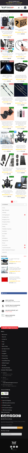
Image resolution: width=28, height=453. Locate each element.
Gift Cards (4, 365)
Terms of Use (5, 355)
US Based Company (6, 405)
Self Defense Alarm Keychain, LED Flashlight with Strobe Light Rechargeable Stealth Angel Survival (21, 123)
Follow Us (5, 293)
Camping (4, 212)
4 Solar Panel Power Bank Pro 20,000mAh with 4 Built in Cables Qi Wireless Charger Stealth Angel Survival (7, 123)
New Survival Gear (6, 11)
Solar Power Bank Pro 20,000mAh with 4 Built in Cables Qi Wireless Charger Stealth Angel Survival (20, 192)
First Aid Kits (4, 224)
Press (3, 341)
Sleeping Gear (5, 240)
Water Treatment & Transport (8, 250)
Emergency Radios (6, 221)
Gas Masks (4, 231)
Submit (20, 427)
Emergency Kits (5, 217)
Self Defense (4, 238)
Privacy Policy (5, 358)
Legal (3, 344)
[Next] (26, 15)
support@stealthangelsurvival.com (10, 382)
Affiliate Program (5, 363)
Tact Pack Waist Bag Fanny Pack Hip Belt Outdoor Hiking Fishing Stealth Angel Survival (21, 76)
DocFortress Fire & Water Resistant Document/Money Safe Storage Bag (14, 278)
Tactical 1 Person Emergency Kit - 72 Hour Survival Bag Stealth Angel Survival (7, 32)
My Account (4, 334)
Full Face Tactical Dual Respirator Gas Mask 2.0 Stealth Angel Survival (21, 146)
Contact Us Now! (8, 311)
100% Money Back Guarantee (8, 402)
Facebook (4, 351)
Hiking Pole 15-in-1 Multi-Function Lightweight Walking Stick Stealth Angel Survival (7, 146)
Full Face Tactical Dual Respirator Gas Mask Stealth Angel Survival (7, 192)
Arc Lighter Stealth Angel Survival (14, 259)
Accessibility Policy (6, 360)
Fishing (3, 226)
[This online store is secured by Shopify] (4, 393)
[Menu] (18, 8)
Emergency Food (5, 219)
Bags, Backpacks (5, 210)
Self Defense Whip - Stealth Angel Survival (20, 54)
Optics (3, 236)
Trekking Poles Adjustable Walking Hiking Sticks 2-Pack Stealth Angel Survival (7, 99)
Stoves (3, 243)
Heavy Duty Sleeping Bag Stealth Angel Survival (21, 168)
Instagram (4, 353)
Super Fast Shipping (6, 400)
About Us (4, 336)
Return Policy (5, 346)
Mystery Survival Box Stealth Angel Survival (20, 30)
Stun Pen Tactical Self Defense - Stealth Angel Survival (7, 76)
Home (3, 207)
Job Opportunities (6, 348)
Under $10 (4, 252)
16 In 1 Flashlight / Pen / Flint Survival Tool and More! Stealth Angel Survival (7, 169)
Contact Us (4, 339)
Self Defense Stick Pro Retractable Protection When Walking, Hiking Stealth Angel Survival (21, 99)
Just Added (4, 233)
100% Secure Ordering (7, 410)
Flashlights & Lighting (6, 229)
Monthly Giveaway (6, 367)
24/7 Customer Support (7, 407)
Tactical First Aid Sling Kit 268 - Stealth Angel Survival (7, 54)
